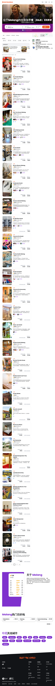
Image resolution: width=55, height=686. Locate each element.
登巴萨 (19, 637)
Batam (49, 637)
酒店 (29, 666)
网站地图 (28, 683)
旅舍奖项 (38, 672)
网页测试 (23, 683)
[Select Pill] (49, 2)
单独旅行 (38, 675)
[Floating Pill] (12, 564)
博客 (38, 666)
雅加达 (4, 637)
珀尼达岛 (12, 640)
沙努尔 (35, 637)
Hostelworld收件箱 (49, 681)
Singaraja (42, 637)
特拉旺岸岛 (5, 644)
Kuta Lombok (27, 640)
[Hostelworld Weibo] (3, 664)
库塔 (30, 637)
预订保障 (38, 669)
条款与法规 (10, 683)
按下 (47, 666)
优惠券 (15, 683)
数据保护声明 (4, 683)
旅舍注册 (47, 675)
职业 (47, 669)
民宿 (29, 669)
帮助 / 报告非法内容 (31, 678)
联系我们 (29, 675)
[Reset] (22, 27)
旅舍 (14, 57)
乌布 (25, 637)
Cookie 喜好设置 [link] (34, 683)
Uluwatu (19, 640)
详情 (15, 54)
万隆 (43, 640)
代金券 (19, 683)
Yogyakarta (12, 637)
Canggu (5, 640)
